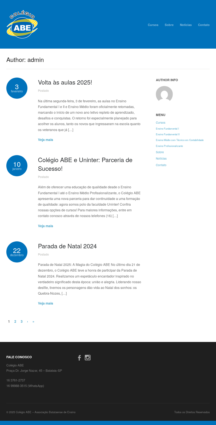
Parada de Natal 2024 (67, 245)
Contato (204, 25)
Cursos (153, 25)
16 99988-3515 (17, 385)
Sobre (169, 25)
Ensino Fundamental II (168, 134)
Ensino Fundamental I (167, 128)
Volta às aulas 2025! (65, 82)
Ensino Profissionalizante (169, 146)
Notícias (186, 25)
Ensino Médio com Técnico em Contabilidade (180, 140)
